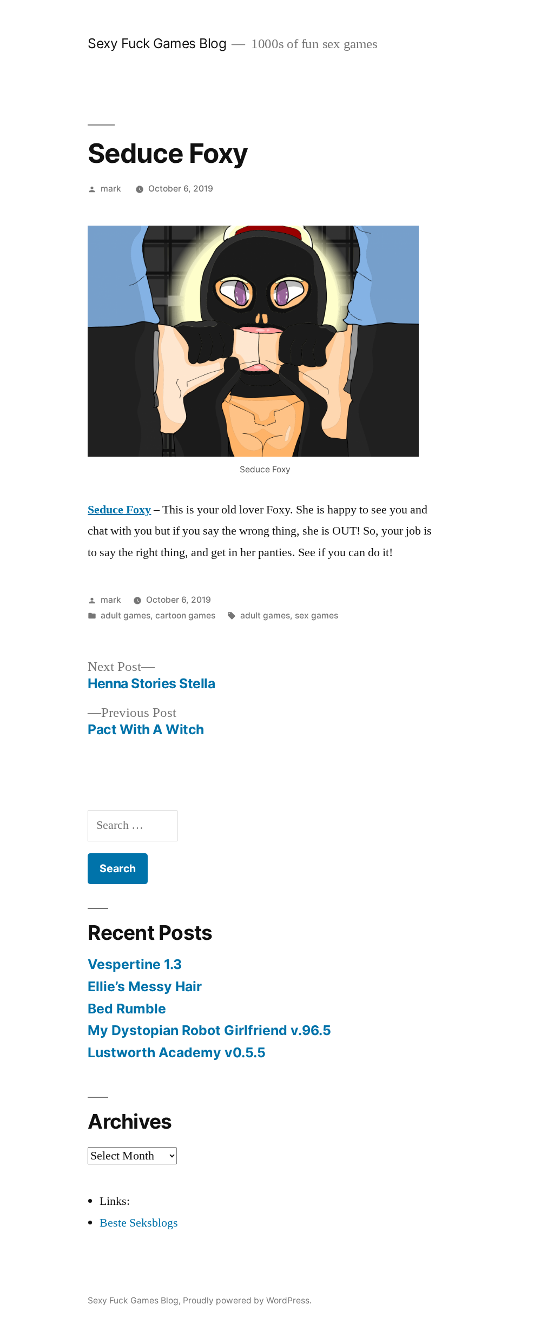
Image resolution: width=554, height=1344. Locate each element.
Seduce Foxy (119, 509)
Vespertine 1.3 (135, 964)
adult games (125, 615)
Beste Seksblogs (139, 1222)
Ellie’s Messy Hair (145, 986)
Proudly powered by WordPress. (247, 1300)
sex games (316, 615)
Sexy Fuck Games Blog (157, 43)
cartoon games (185, 615)
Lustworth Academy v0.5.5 (177, 1052)
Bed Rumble (127, 1008)
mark (111, 188)
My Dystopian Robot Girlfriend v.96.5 (209, 1030)
